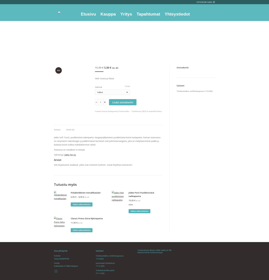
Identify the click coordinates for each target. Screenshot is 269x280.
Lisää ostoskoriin (122, 102)
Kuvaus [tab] (57, 129)
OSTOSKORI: (205, 2)
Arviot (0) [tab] (70, 129)
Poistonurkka (124, 111)
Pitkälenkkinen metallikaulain (86, 192)
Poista (127, 86)
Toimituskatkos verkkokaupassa (190, 91)
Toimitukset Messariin (105, 270)
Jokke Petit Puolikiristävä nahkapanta (141, 194)
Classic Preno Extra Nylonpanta (87, 218)
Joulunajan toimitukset (105, 263)
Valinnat (98, 87)
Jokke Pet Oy (70, 154)
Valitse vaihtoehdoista (82, 204)
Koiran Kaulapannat (110, 111)
